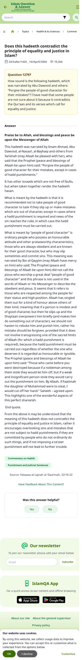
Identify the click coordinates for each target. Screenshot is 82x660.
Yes (32, 509)
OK (9, 654)
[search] (76, 17)
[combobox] (33, 17)
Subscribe (67, 561)
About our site (20, 618)
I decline (27, 654)
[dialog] (39, 644)
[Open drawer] (77, 7)
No (50, 509)
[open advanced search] (64, 17)
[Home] (12, 31)
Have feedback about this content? (41, 484)
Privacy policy (41, 625)
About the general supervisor (52, 618)
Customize (68, 654)
